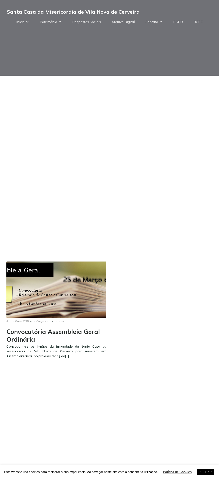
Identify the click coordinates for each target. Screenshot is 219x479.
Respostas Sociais (86, 22)
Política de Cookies (177, 472)
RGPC (198, 22)
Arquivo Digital (123, 22)
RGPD (178, 22)
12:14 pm (60, 321)
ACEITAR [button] (206, 472)
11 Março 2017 (42, 321)
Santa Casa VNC (17, 321)
